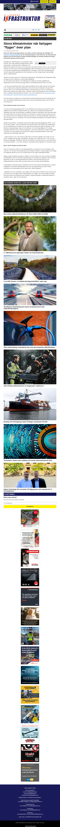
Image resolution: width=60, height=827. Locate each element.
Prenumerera (44, 1)
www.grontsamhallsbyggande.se (30, 795)
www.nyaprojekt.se (30, 790)
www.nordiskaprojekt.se (30, 793)
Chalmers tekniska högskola (12, 54)
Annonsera (53, 1)
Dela (36, 63)
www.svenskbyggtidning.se (30, 792)
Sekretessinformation (30, 826)
